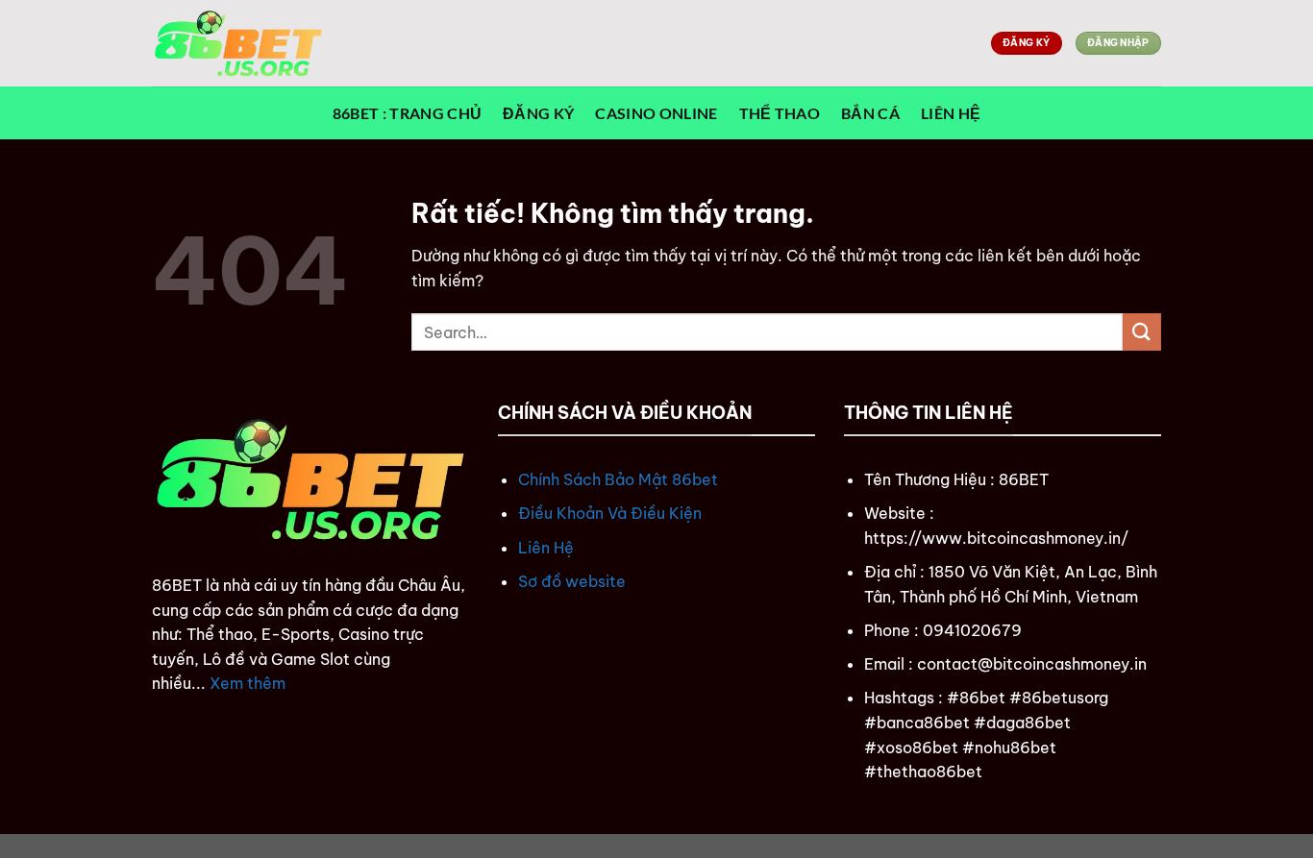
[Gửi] (1142, 332)
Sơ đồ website (572, 581)
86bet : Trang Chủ (407, 113)
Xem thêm (247, 683)
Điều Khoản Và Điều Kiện (610, 513)
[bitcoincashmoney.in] (248, 43)
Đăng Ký (538, 113)
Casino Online (656, 113)
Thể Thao (780, 113)
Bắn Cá (870, 113)
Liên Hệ (950, 113)
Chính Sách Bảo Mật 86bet (618, 479)
